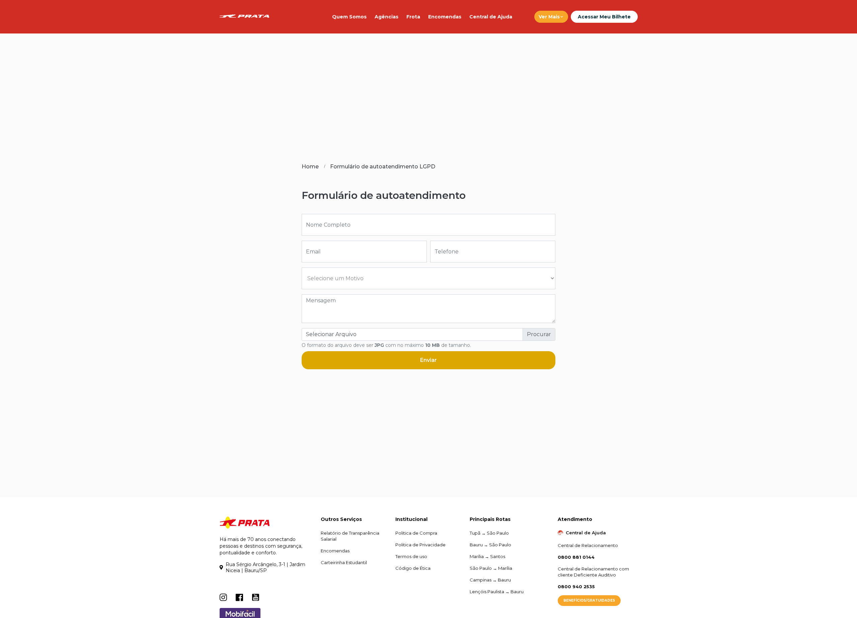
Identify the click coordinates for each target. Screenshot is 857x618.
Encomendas (444, 17)
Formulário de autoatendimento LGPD (382, 166)
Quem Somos (349, 17)
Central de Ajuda (490, 17)
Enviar (428, 360)
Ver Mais (549, 17)
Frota (413, 17)
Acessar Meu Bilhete (604, 17)
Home (310, 166)
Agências (386, 17)
